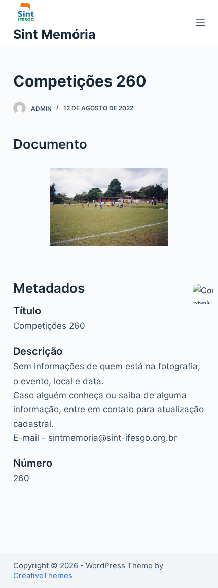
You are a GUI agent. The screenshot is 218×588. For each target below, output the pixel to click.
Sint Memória (54, 34)
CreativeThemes (42, 575)
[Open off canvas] (200, 22)
